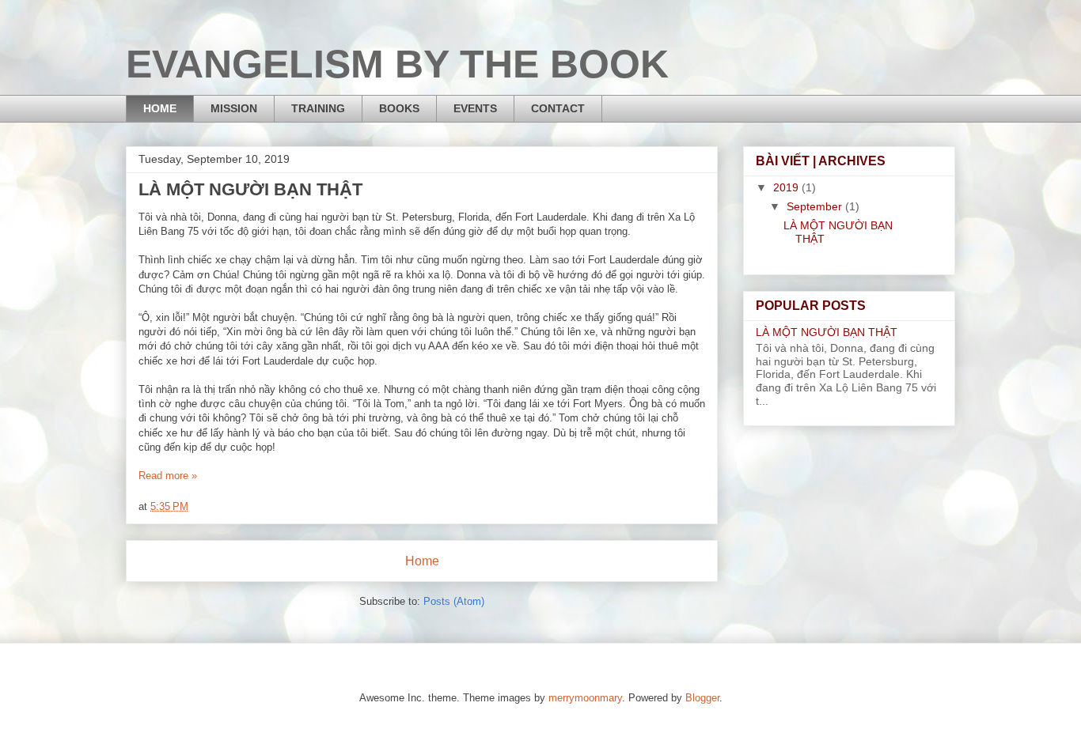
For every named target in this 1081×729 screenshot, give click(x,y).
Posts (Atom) (453, 601)
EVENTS (475, 108)
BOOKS (399, 108)
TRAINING (318, 108)
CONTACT (558, 108)
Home (422, 561)
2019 (787, 187)
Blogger (702, 698)
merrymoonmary (585, 698)
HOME (159, 108)
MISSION (234, 108)
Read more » (167, 476)
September (816, 206)
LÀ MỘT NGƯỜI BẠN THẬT (250, 189)
